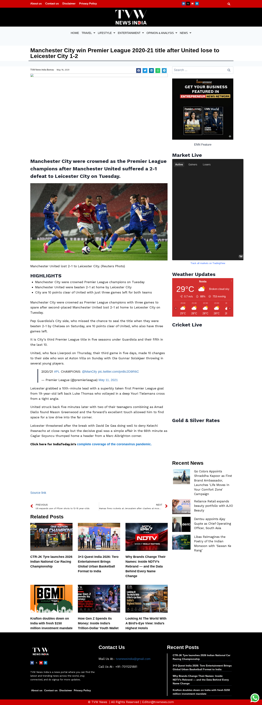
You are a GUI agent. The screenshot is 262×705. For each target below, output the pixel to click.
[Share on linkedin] (151, 70)
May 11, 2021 (108, 380)
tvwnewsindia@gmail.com (133, 659)
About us (36, 3)
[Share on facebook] (138, 70)
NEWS (184, 32)
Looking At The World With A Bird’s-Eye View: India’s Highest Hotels (145, 623)
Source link (38, 492)
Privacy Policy (88, 3)
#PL (57, 371)
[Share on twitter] (145, 70)
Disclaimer (69, 3)
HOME (75, 32)
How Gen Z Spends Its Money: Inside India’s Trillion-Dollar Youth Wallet (98, 623)
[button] (88, 33)
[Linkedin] (197, 3)
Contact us (52, 3)
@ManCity (89, 371)
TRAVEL (87, 32)
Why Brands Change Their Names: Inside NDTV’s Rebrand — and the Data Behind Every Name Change (145, 566)
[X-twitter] (188, 3)
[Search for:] (202, 70)
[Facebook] (183, 3)
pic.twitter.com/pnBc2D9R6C (118, 371)
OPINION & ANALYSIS (160, 32)
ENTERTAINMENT (129, 32)
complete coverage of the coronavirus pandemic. (114, 444)
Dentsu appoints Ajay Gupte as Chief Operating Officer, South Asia (212, 523)
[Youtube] (192, 3)
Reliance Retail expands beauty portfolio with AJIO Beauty (213, 505)
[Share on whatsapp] (157, 70)
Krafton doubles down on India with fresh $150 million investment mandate (51, 623)
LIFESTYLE (105, 32)
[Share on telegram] (164, 70)
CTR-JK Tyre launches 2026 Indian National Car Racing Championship (51, 561)
